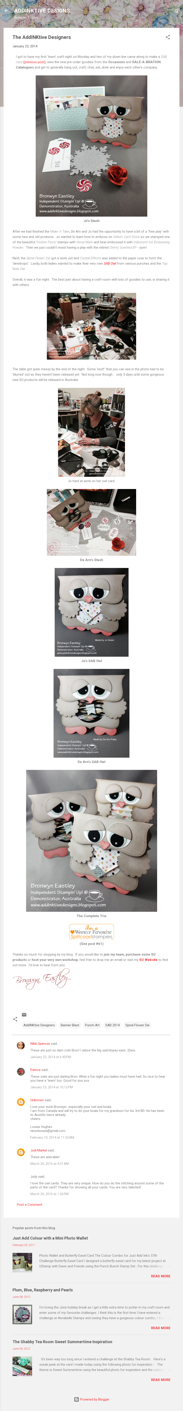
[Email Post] (24, 1016)
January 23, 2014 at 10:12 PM (51, 1087)
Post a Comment (29, 1205)
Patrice (35, 1070)
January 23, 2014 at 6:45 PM (50, 1057)
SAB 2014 (112, 1025)
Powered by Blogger (94, 1399)
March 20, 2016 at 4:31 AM (49, 1164)
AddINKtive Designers (39, 1025)
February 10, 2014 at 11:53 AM (52, 1137)
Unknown (37, 1100)
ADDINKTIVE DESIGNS (42, 11)
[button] (168, 37)
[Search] (176, 12)
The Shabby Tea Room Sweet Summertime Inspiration (62, 1341)
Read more (161, 1276)
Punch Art (92, 1025)
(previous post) (34, 62)
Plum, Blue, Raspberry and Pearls (42, 1290)
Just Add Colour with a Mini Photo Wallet (50, 1238)
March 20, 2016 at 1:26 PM (49, 1194)
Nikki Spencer (40, 1044)
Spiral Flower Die (137, 1025)
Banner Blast (70, 1025)
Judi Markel (38, 1150)
